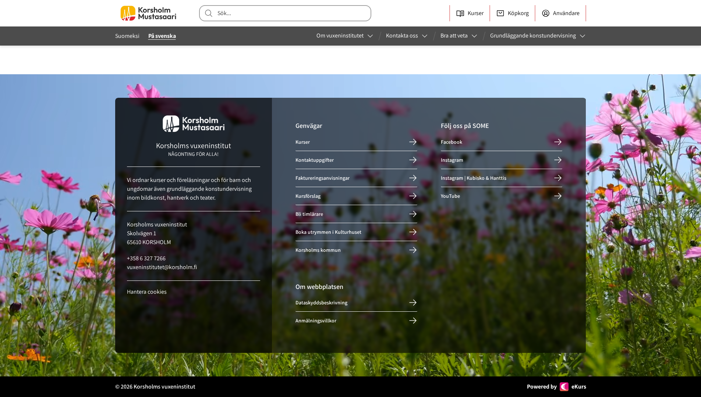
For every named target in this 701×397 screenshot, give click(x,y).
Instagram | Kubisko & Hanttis (473, 178)
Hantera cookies (147, 292)
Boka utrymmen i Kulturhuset (328, 232)
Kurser (302, 142)
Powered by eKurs (556, 386)
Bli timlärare (309, 214)
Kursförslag (308, 196)
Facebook (451, 142)
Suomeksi (127, 36)
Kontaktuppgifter (314, 160)
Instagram (452, 160)
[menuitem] (345, 36)
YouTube (450, 196)
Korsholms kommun (318, 250)
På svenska (162, 36)
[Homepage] (148, 13)
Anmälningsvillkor (315, 320)
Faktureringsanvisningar (322, 178)
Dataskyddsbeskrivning (321, 302)
